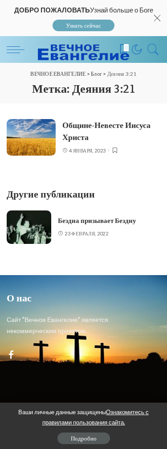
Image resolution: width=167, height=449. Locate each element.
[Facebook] (11, 355)
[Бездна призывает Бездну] (29, 227)
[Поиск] (151, 49)
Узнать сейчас (83, 25)
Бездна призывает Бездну (97, 221)
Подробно (84, 438)
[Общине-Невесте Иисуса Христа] (31, 137)
